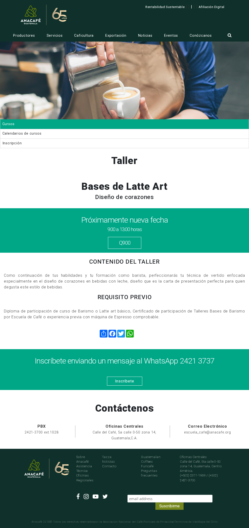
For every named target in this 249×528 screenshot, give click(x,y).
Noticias (145, 36)
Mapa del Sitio (207, 521)
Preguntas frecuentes (149, 473)
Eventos (171, 36)
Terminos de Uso (186, 521)
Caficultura (84, 36)
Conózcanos (201, 36)
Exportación (115, 36)
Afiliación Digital (211, 7)
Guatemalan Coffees (150, 459)
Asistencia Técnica (84, 468)
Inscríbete (124, 381)
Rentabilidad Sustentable (165, 7)
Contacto (109, 466)
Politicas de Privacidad (159, 521)
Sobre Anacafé (82, 459)
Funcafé (147, 466)
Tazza (106, 457)
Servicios (55, 36)
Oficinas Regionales (84, 478)
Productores (24, 36)
